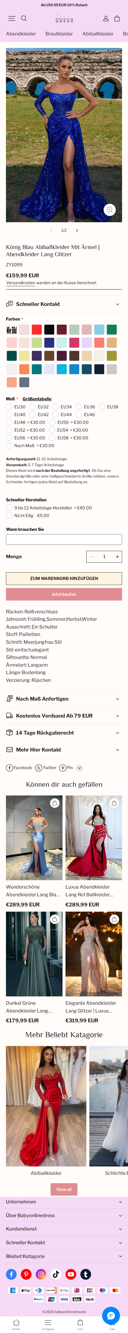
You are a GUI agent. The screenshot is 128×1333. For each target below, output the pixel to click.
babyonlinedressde (70, 1312)
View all (64, 1189)
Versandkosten (20, 282)
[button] (12, 18)
